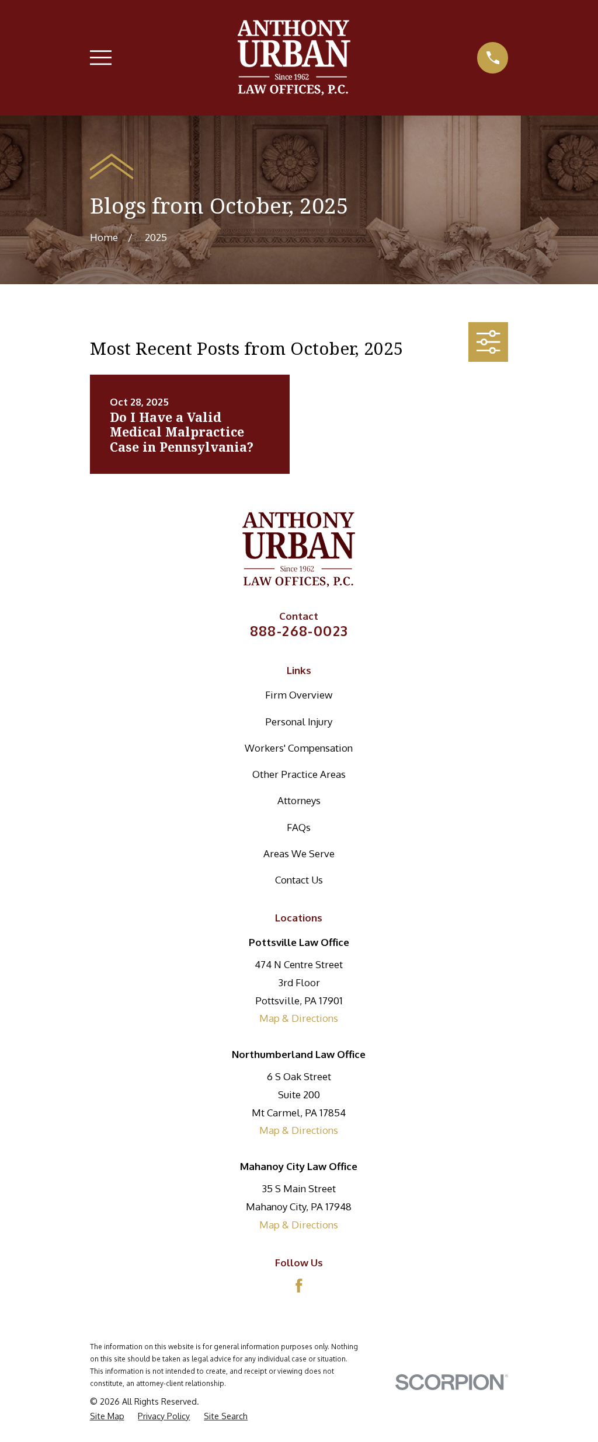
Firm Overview (298, 695)
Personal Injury (298, 721)
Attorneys (299, 800)
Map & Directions (298, 1018)
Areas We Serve (299, 853)
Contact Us (299, 880)
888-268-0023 (299, 631)
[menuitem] (107, 1416)
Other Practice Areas (299, 774)
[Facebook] (299, 1286)
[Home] (294, 58)
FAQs (299, 827)
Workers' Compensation (299, 748)
